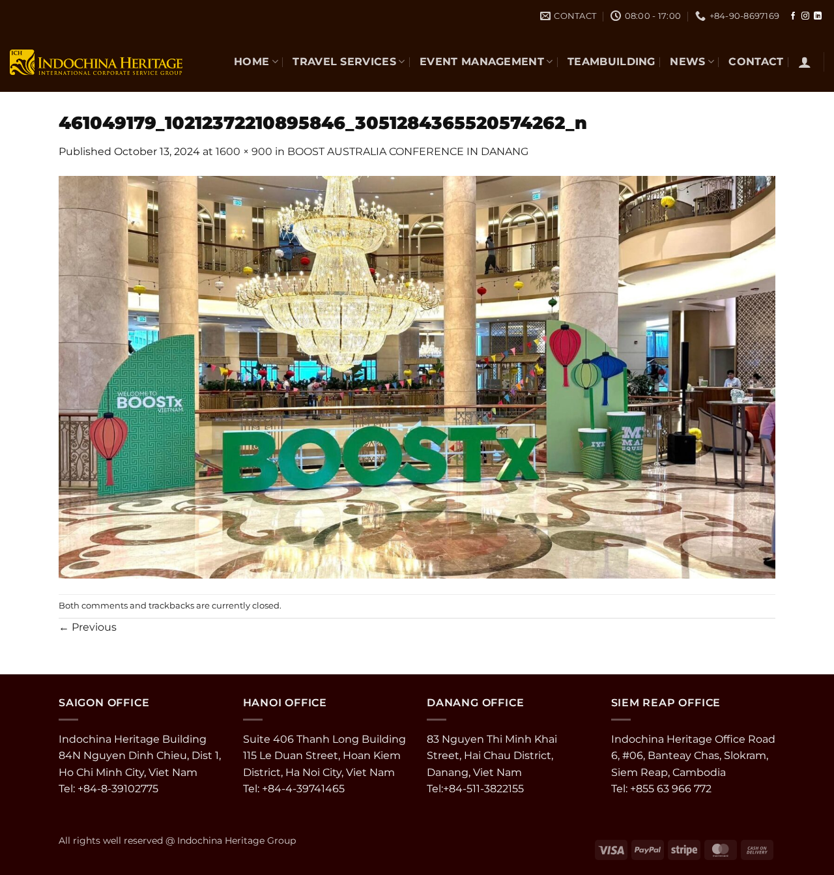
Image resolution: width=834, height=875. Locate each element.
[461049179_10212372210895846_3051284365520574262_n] (417, 376)
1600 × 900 (244, 151)
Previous (88, 627)
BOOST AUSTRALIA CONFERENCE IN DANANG (407, 151)
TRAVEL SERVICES (344, 61)
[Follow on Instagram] (805, 16)
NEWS (687, 61)
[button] (804, 62)
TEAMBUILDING (611, 61)
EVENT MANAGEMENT (482, 61)
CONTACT (755, 61)
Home (251, 61)
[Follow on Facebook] (793, 16)
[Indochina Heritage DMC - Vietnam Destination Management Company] (96, 62)
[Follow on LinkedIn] (818, 16)
